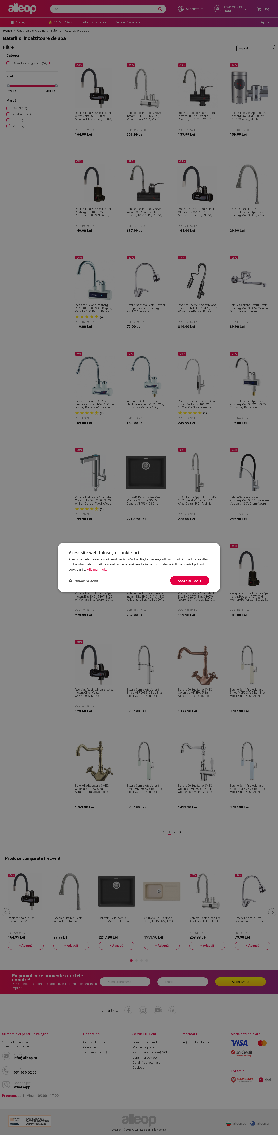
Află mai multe (97, 569)
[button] (83, 580)
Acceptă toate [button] (189, 580)
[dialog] (139, 567)
